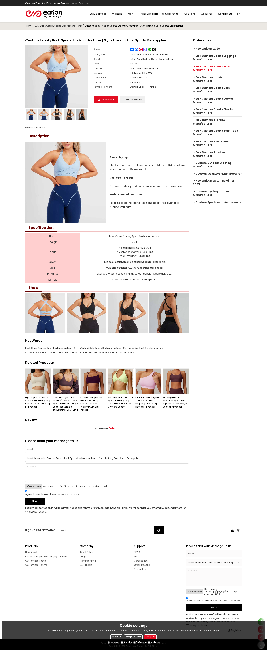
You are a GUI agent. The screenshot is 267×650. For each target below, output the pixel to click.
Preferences (141, 642)
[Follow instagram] (238, 530)
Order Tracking (142, 564)
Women (117, 14)
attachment (35, 486)
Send (35, 501)
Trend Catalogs (148, 14)
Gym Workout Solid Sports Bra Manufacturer (97, 348)
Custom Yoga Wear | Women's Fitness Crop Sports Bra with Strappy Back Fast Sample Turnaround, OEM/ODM (65, 403)
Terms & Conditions (69, 494)
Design (83, 556)
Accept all (150, 637)
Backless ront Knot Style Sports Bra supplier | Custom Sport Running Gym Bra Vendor (121, 402)
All (36, 25)
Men (130, 14)
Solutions (189, 14)
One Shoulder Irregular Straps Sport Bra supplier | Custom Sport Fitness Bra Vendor (148, 402)
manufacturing (169, 14)
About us (206, 14)
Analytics (128, 642)
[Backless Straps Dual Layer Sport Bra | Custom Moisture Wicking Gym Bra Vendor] (93, 381)
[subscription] (159, 530)
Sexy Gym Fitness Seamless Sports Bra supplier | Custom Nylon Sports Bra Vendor (175, 402)
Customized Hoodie (36, 560)
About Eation (86, 552)
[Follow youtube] (232, 530)
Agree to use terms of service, (52, 494)
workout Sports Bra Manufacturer (117, 352)
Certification (141, 560)
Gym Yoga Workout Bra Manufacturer (143, 348)
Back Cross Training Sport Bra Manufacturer (48, 348)
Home (29, 25)
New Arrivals (31, 552)
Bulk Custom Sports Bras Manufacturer (61, 25)
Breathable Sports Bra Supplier (81, 352)
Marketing (155, 642)
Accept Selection (133, 637)
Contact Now (108, 99)
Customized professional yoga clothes (46, 556)
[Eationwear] (43, 14)
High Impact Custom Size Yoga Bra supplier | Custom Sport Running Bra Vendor (37, 402)
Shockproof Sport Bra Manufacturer (44, 352)
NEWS (137, 552)
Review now (114, 428)
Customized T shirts (36, 564)
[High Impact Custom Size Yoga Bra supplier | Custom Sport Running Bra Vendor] (38, 381)
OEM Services (98, 14)
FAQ (136, 556)
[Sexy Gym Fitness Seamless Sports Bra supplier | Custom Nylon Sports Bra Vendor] (176, 381)
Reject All (116, 637)
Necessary (115, 642)
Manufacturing (88, 560)
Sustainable (86, 564)
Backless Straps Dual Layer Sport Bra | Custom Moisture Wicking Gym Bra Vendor (91, 403)
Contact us (225, 14)
